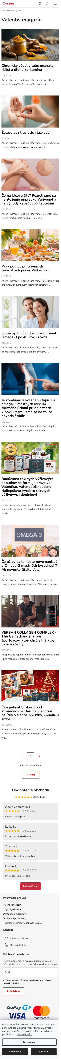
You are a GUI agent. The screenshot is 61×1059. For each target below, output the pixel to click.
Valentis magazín (12, 904)
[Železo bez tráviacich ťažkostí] (30, 113)
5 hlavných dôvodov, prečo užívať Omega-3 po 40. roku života (28, 335)
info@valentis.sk (19, 938)
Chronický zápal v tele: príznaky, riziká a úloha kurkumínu (27, 67)
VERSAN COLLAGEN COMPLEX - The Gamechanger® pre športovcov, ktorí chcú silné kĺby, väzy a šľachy (28, 638)
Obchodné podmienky (14, 918)
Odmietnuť (15, 1051)
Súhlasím (43, 1051)
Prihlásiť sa (13, 991)
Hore (32, 774)
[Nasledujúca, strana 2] (30, 756)
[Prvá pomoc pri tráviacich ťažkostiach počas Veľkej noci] (30, 246)
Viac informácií (24, 1034)
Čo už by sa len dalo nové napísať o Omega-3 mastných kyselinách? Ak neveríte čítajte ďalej (29, 565)
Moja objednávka (12, 909)
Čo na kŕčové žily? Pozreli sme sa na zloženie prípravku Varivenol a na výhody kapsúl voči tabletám (28, 199)
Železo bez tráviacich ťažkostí (25, 132)
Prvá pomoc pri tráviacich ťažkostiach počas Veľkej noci (25, 268)
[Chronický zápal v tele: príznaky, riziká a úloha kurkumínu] (30, 46)
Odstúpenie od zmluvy (15, 914)
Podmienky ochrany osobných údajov (22, 923)
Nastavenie (29, 1042)
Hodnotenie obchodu (30, 790)
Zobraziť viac (30, 886)
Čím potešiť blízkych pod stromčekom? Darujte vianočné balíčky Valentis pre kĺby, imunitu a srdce (30, 713)
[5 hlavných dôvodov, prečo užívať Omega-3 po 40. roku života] (30, 313)
